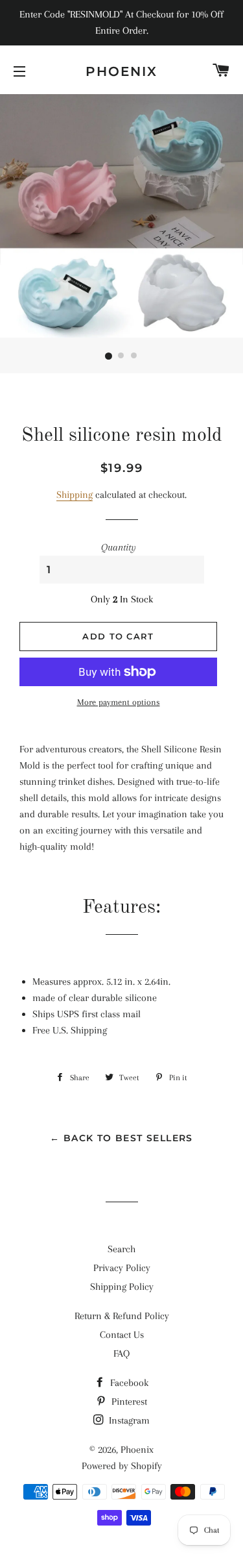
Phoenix (121, 71)
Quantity (118, 547)
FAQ (121, 1353)
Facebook (128, 1383)
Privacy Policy (121, 1268)
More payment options (118, 702)
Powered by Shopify (122, 1466)
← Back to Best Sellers (121, 1138)
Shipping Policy (122, 1286)
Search (121, 1249)
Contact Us (122, 1335)
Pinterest (128, 1401)
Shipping (74, 495)
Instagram (128, 1420)
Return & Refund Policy (122, 1316)
